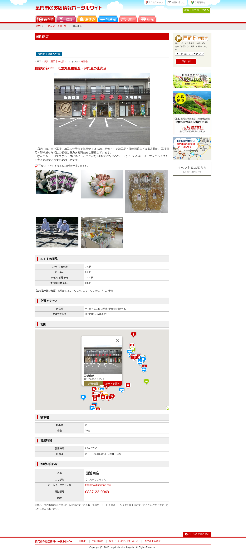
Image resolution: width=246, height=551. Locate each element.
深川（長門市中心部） (55, 61)
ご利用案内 (198, 3)
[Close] (117, 340)
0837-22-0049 (97, 492)
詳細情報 (93, 383)
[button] (139, 357)
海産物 (84, 61)
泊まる (87, 18)
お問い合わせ (176, 3)
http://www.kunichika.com (98, 485)
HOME (38, 26)
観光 (147, 18)
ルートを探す (112, 383)
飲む (66, 18)
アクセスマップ (154, 3)
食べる (45, 18)
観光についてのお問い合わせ (124, 541)
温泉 (128, 18)
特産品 (108, 18)
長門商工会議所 (153, 541)
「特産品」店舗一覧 (56, 26)
